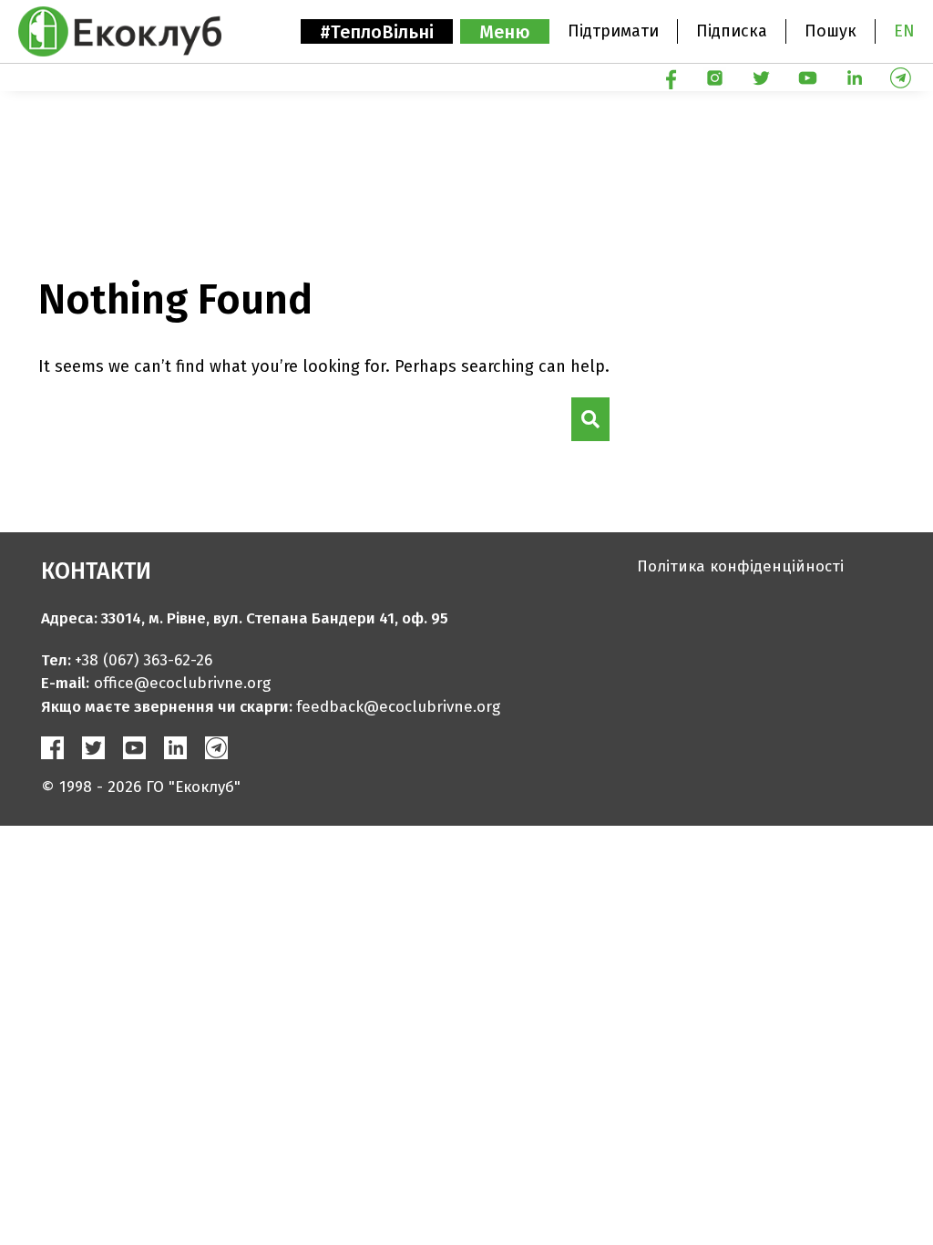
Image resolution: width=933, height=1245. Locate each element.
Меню (504, 32)
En (904, 31)
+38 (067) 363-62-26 (143, 660)
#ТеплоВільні (377, 32)
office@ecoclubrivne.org (182, 683)
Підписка (731, 31)
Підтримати (613, 31)
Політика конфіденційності (740, 566)
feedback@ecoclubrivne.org (398, 706)
